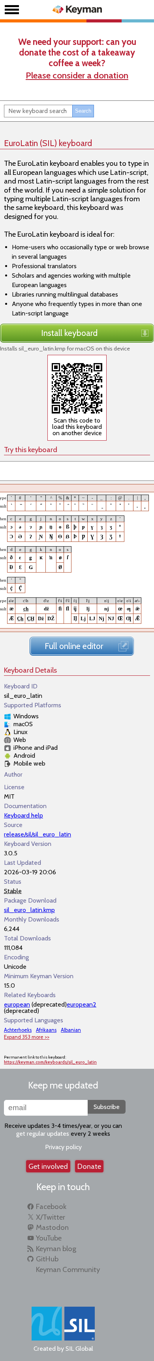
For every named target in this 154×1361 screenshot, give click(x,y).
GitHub (47, 1258)
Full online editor (74, 646)
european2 (81, 1004)
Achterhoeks (18, 1030)
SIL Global (79, 1348)
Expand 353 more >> (26, 1037)
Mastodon (52, 1227)
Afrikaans (46, 1030)
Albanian (71, 1030)
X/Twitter (50, 1217)
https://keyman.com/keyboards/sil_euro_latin (50, 1062)
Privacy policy (63, 1147)
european (17, 1004)
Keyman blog (56, 1248)
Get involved (48, 1166)
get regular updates (42, 1133)
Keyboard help (23, 815)
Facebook (51, 1206)
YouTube (49, 1237)
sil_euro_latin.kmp (29, 910)
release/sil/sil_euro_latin (37, 834)
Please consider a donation (77, 75)
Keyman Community (68, 1269)
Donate (89, 1166)
